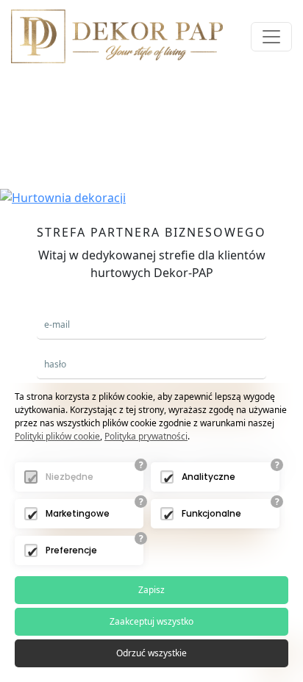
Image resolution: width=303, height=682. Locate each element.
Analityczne (208, 476)
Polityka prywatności (146, 436)
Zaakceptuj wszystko (151, 621)
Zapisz (151, 590)
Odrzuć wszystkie (151, 653)
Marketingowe (78, 513)
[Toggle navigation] (271, 36)
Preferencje (71, 550)
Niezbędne (69, 476)
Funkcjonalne (211, 513)
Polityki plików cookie (57, 436)
